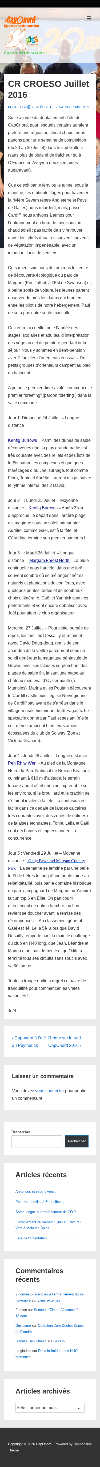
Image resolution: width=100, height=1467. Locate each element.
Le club (59, 1341)
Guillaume (23, 1326)
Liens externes (49, 1300)
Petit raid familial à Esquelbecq (39, 1202)
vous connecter (49, 1090)
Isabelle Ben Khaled (30, 1341)
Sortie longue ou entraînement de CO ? (45, 1212)
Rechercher (20, 1132)
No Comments (77, 107)
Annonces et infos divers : (35, 1192)
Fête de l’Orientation (31, 1238)
